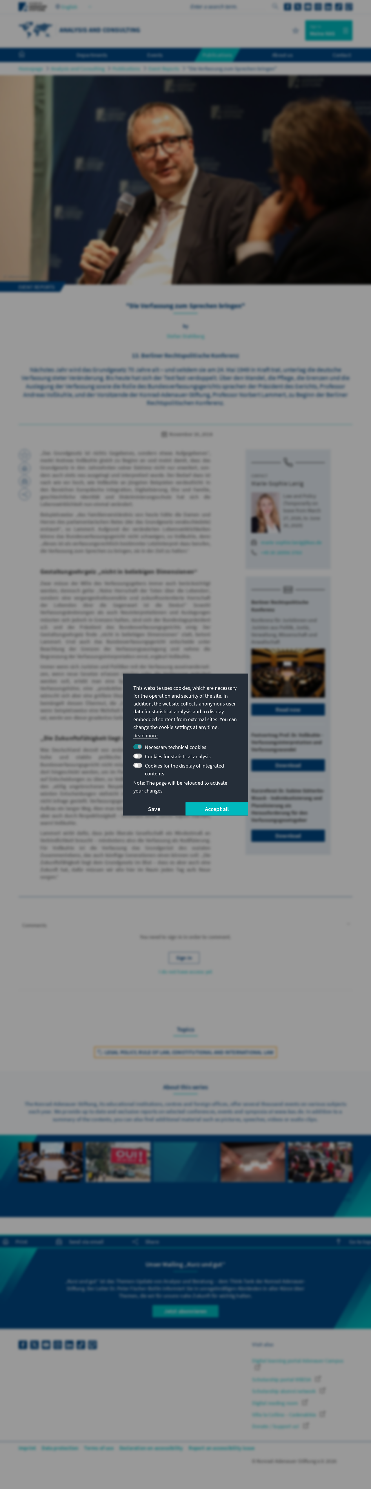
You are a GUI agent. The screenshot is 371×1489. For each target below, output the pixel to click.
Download (288, 765)
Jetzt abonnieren (185, 1311)
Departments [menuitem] (92, 54)
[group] (51, 1176)
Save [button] (154, 809)
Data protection (60, 1448)
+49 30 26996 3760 (281, 552)
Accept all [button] (217, 809)
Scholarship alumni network (284, 1391)
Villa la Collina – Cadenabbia (284, 1414)
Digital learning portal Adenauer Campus (297, 1360)
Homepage (31, 68)
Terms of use (98, 1448)
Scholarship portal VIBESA (282, 1379)
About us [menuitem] (282, 54)
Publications (126, 68)
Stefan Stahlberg (185, 336)
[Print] (24, 468)
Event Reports (164, 68)
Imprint (27, 1448)
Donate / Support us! (276, 1426)
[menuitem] (28, 55)
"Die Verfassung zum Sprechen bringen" (232, 68)
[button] (185, 925)
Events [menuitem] (155, 54)
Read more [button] (145, 735)
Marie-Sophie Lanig (277, 483)
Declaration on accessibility (151, 1448)
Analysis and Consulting (78, 68)
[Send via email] (24, 481)
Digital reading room (275, 1403)
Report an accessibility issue (221, 1448)
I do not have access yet (185, 971)
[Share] (24, 494)
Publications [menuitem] (217, 54)
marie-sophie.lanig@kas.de (291, 542)
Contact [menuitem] (342, 54)
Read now (288, 709)
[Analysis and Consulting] (36, 29)
